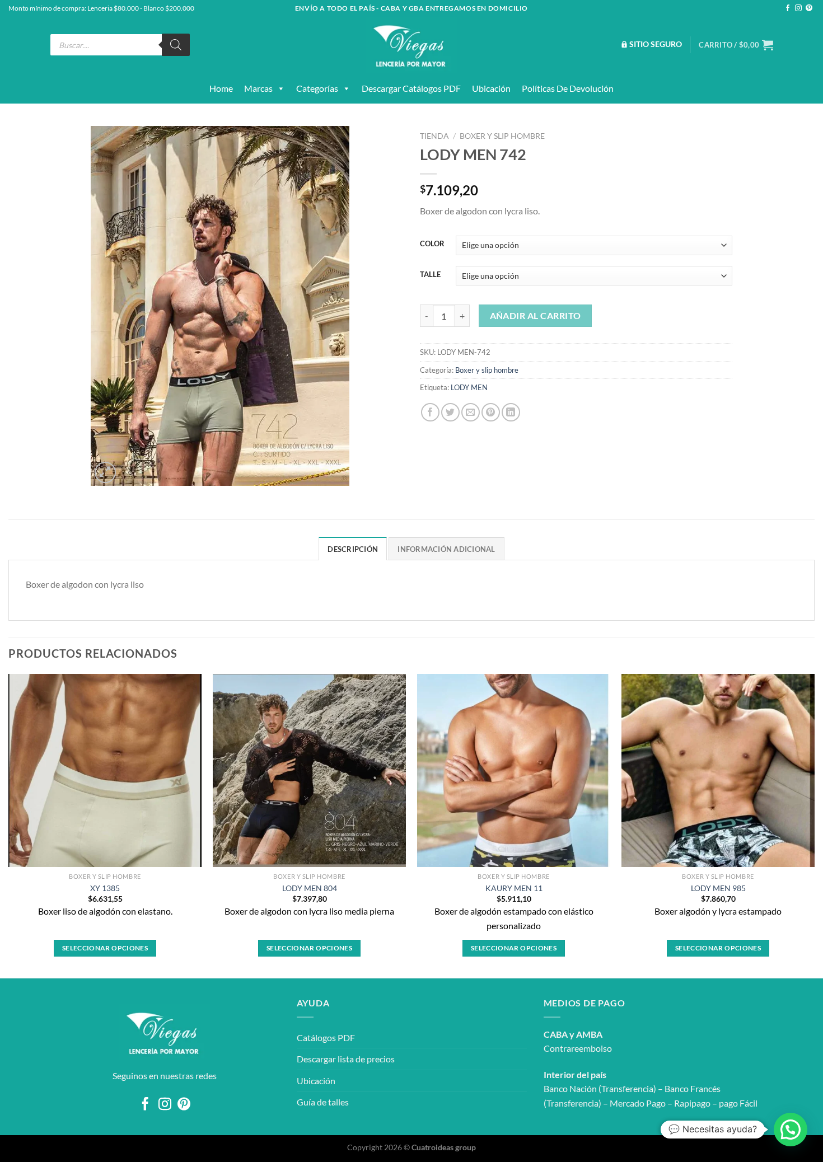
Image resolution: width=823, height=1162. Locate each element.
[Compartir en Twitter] (450, 412)
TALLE (430, 275)
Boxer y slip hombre (502, 136)
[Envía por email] (470, 412)
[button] (790, 1129)
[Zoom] (105, 473)
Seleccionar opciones (105, 948)
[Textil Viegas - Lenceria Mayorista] (411, 45)
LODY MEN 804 (309, 888)
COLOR (432, 244)
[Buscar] (176, 45)
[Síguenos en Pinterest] (809, 8)
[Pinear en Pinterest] (490, 412)
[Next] (814, 825)
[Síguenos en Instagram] (798, 8)
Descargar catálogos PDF (411, 88)
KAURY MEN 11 (514, 888)
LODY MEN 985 (718, 888)
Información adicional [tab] (446, 549)
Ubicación (491, 88)
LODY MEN (469, 387)
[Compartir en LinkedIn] (511, 412)
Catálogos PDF (326, 1037)
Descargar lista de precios (346, 1058)
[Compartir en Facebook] (430, 412)
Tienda (434, 136)
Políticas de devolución (568, 88)
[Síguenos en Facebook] (787, 8)
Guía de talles (323, 1102)
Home (221, 88)
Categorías (317, 88)
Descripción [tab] (353, 549)
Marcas (258, 88)
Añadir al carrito (535, 316)
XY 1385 (105, 888)
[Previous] (9, 825)
